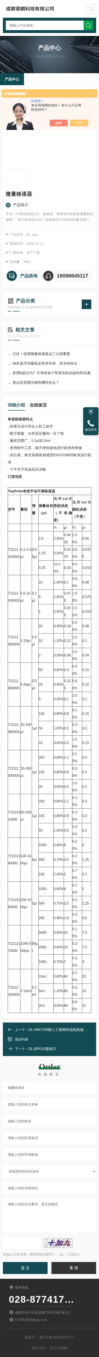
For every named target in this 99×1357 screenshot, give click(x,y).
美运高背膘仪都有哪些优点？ (35, 382)
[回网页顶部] (91, 412)
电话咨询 (91, 429)
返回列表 (21, 1039)
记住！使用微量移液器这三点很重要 (41, 354)
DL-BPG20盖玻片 (42, 1049)
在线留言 (38, 405)
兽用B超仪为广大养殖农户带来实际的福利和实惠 (51, 373)
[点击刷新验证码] (58, 1243)
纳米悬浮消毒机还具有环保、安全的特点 (44, 363)
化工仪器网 (59, 1348)
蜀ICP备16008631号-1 (56, 1337)
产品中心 (12, 79)
